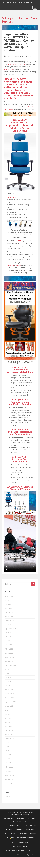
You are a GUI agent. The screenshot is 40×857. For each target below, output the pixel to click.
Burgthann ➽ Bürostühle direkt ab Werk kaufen (20, 825)
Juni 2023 (8, 677)
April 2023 (8, 686)
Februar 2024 (9, 649)
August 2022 (9, 706)
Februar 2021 (9, 767)
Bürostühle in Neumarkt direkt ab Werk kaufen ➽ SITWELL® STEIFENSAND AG (20, 820)
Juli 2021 (7, 747)
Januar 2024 (9, 653)
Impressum (32, 850)
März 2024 (8, 645)
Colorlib (19, 855)
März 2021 (8, 763)
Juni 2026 (8, 604)
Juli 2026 (7, 600)
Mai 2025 (8, 625)
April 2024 (8, 641)
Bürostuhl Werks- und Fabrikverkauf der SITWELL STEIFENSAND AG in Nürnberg (20, 814)
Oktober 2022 (9, 698)
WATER (18, 241)
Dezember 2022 (10, 694)
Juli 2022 (7, 710)
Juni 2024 (8, 633)
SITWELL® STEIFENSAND (16, 64)
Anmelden (8, 797)
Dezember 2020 (10, 775)
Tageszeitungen (23, 842)
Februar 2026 (9, 612)
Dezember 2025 (10, 620)
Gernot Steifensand (21, 129)
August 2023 (9, 669)
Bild (13, 842)
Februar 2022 (9, 730)
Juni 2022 (8, 714)
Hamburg (9, 829)
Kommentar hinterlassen (24, 56)
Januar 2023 (9, 690)
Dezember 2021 (10, 738)
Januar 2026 (9, 616)
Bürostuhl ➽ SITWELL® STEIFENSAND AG (23, 834)
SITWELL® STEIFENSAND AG (18, 2)
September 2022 (10, 702)
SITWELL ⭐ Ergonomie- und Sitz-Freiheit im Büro (20, 838)
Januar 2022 (9, 734)
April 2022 (8, 722)
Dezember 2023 (10, 657)
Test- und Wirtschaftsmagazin (15, 850)
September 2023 (10, 665)
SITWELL (12, 197)
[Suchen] (33, 584)
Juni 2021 (8, 751)
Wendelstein (30, 829)
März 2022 (8, 726)
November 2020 (10, 779)
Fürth (6, 834)
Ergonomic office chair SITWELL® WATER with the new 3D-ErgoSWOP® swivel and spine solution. (19, 42)
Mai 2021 (8, 755)
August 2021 (9, 743)
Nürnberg (19, 829)
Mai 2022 (8, 718)
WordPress (32, 855)
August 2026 (9, 596)
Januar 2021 (9, 771)
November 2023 (10, 661)
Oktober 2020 (9, 783)
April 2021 (8, 759)
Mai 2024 (8, 637)
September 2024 (10, 629)
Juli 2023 (7, 673)
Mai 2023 (8, 682)
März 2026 (8, 608)
